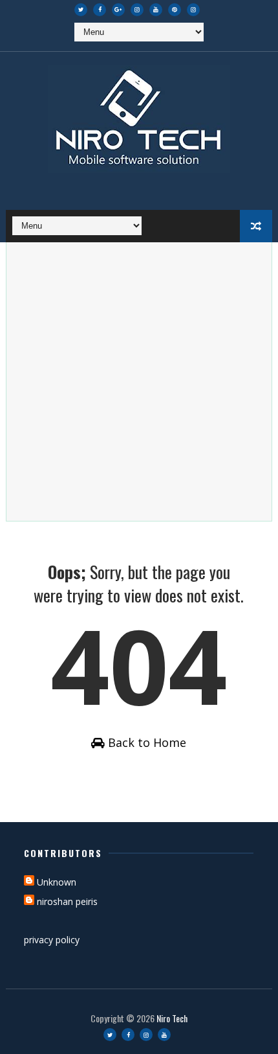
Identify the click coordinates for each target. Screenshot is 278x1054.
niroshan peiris (67, 901)
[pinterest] (174, 9)
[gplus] (118, 9)
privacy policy (52, 940)
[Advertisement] (139, 381)
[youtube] (155, 9)
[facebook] (99, 9)
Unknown (56, 882)
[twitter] (80, 9)
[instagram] (137, 9)
